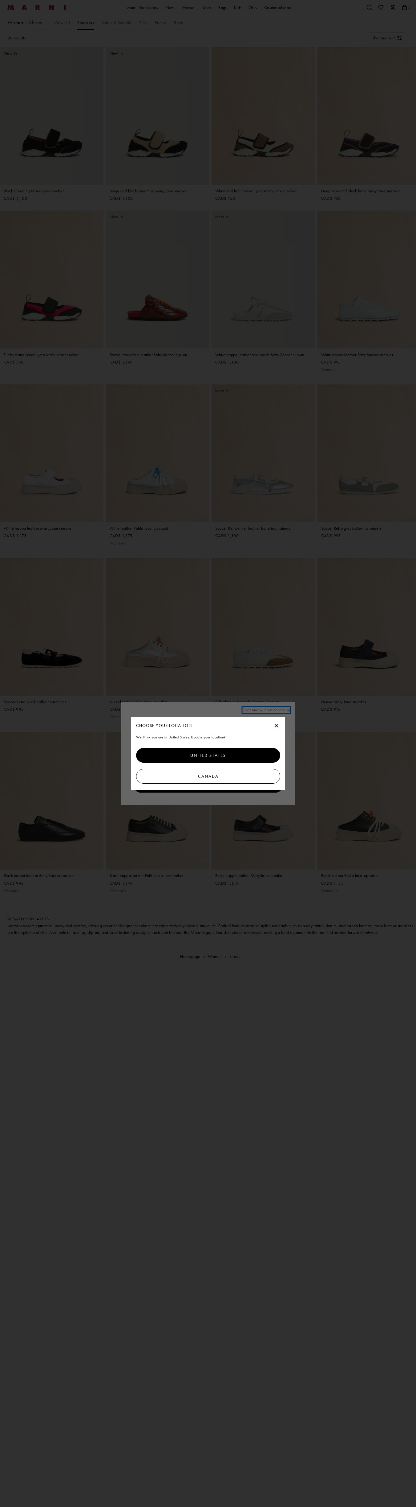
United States (208, 755)
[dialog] (208, 753)
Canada (208, 776)
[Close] (276, 726)
